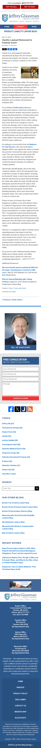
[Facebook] (11, 409)
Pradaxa (16, 288)
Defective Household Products (16, 457)
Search (37, 488)
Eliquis (11, 288)
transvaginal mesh (11, 444)
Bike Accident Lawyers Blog (13, 533)
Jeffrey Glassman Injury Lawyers (26, 739)
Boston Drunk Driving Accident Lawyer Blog (19, 507)
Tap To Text (29, 7)
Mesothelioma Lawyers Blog (13, 522)
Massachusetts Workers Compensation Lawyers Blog (18, 527)
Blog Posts (20, 718)
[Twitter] (17, 409)
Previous (6, 300)
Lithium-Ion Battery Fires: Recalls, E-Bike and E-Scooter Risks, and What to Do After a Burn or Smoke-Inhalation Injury (20, 560)
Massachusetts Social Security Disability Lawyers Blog (18, 516)
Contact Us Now (20, 398)
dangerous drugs (10, 453)
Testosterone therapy (12, 428)
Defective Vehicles (11, 465)
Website (20, 687)
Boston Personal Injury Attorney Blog (17, 511)
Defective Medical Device (13, 449)
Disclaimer (20, 699)
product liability (10, 440)
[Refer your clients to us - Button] (20, 585)
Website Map (20, 712)
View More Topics (9, 474)
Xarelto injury (18, 107)
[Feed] (30, 409)
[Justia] (23, 409)
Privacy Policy (20, 693)
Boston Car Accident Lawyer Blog (15, 503)
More (34, 27)
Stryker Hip (8, 470)
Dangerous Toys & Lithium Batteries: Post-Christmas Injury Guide (19, 568)
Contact (20, 27)
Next (20, 300)
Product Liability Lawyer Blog (20, 18)
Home (6, 27)
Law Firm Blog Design (20, 745)
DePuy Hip (8, 423)
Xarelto (24, 288)
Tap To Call (11, 7)
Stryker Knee (9, 432)
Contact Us (20, 706)
